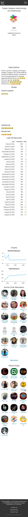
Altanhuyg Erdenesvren (23, 346)
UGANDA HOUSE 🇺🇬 (23, 389)
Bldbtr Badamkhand (4, 321)
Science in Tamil (23, 401)
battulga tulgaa (14, 334)
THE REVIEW (14, 412)
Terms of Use (14, 512)
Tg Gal (4, 334)
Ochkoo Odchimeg (14, 346)
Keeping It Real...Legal (5, 376)
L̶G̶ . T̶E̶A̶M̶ (4, 412)
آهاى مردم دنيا (4, 389)
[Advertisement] (14, 52)
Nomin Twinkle (23, 310)
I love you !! (23, 412)
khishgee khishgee (14, 298)
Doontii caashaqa (5, 424)
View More (14, 360)
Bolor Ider (23, 298)
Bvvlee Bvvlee (4, 346)
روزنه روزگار (5, 400)
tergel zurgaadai (23, 334)
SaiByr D (14, 309)
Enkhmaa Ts (4, 310)
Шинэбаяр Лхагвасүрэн (14, 322)
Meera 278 (5, 435)
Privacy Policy (14, 510)
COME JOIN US (23, 424)
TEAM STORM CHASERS (23, 377)
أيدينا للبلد (14, 423)
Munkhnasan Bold (23, 321)
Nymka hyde (5, 298)
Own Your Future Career (14, 377)
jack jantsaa (4, 357)
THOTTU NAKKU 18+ (14, 389)
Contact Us (14, 507)
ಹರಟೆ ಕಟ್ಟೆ (14, 400)
